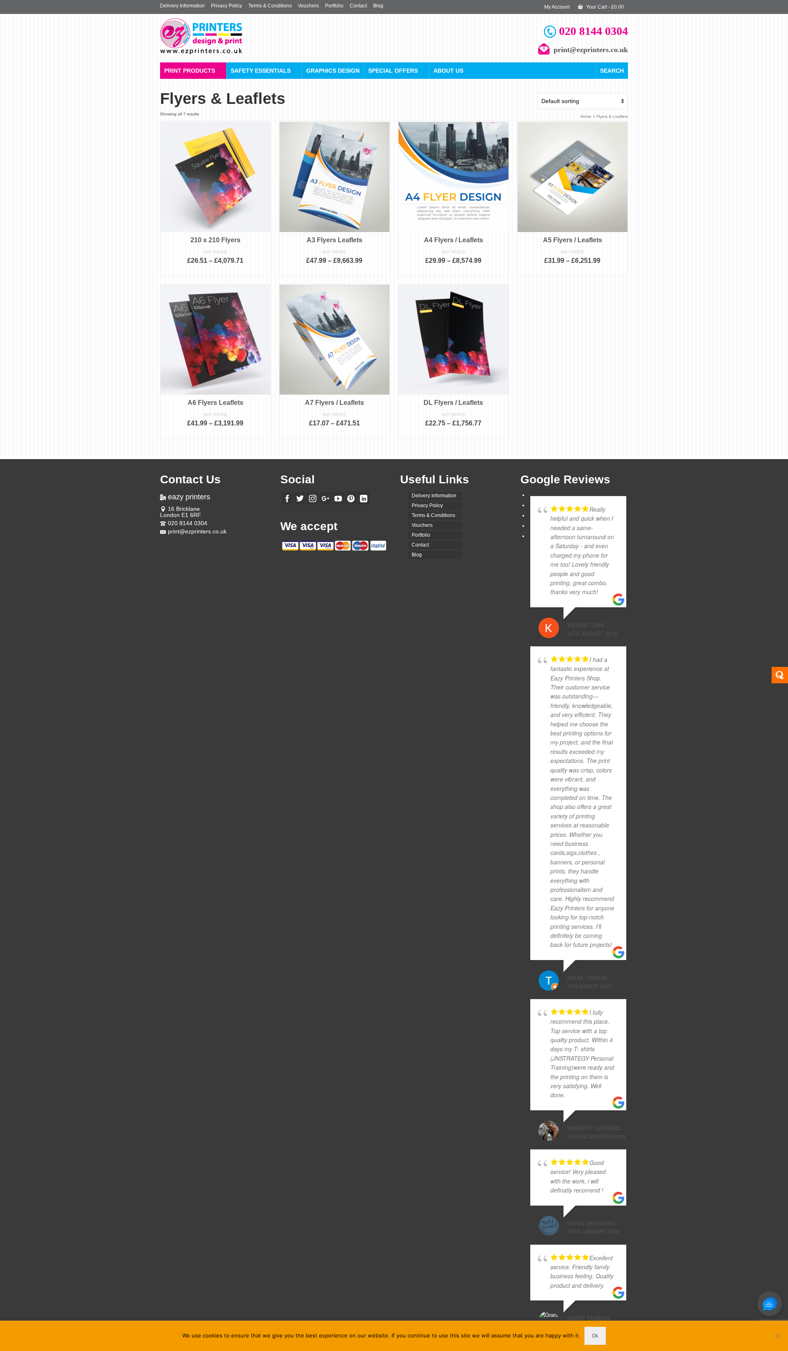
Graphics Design (333, 70)
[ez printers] (234, 36)
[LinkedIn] (363, 498)
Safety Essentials (261, 70)
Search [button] (612, 70)
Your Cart (604, 7)
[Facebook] (287, 498)
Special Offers (393, 70)
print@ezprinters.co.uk (197, 531)
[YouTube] (338, 498)
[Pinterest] (351, 498)
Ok (595, 1336)
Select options (215, 270)
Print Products (189, 70)
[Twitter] (300, 498)
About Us (448, 70)
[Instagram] (312, 498)
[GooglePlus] (325, 498)
